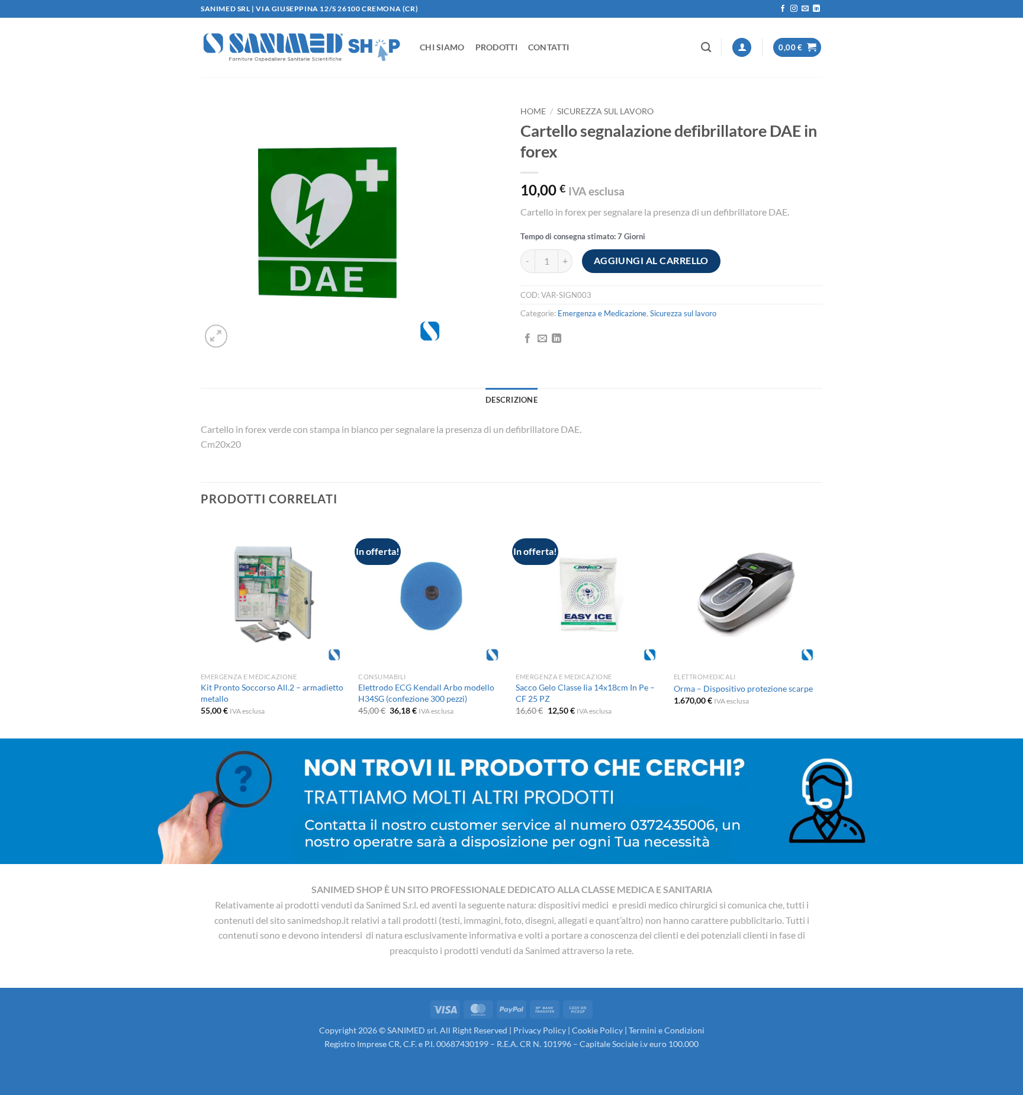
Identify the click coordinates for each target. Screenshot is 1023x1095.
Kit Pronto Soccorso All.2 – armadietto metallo (272, 693)
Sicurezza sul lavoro (605, 111)
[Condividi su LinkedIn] (556, 338)
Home (533, 111)
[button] (741, 47)
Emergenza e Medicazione (602, 313)
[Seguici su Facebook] (782, 9)
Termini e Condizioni (666, 1030)
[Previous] (201, 628)
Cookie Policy (597, 1030)
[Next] (819, 628)
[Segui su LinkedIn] (816, 9)
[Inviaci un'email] (805, 9)
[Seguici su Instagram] (793, 9)
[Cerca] (706, 48)
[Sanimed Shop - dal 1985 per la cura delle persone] (301, 47)
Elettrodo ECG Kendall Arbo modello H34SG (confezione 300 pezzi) (426, 693)
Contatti (548, 47)
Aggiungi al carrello (651, 260)
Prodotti (496, 47)
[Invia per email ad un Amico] (542, 338)
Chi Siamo (442, 47)
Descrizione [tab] (511, 399)
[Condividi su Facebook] (527, 338)
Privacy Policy (539, 1030)
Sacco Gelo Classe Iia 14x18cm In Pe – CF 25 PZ (585, 693)
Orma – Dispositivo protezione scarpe (743, 688)
